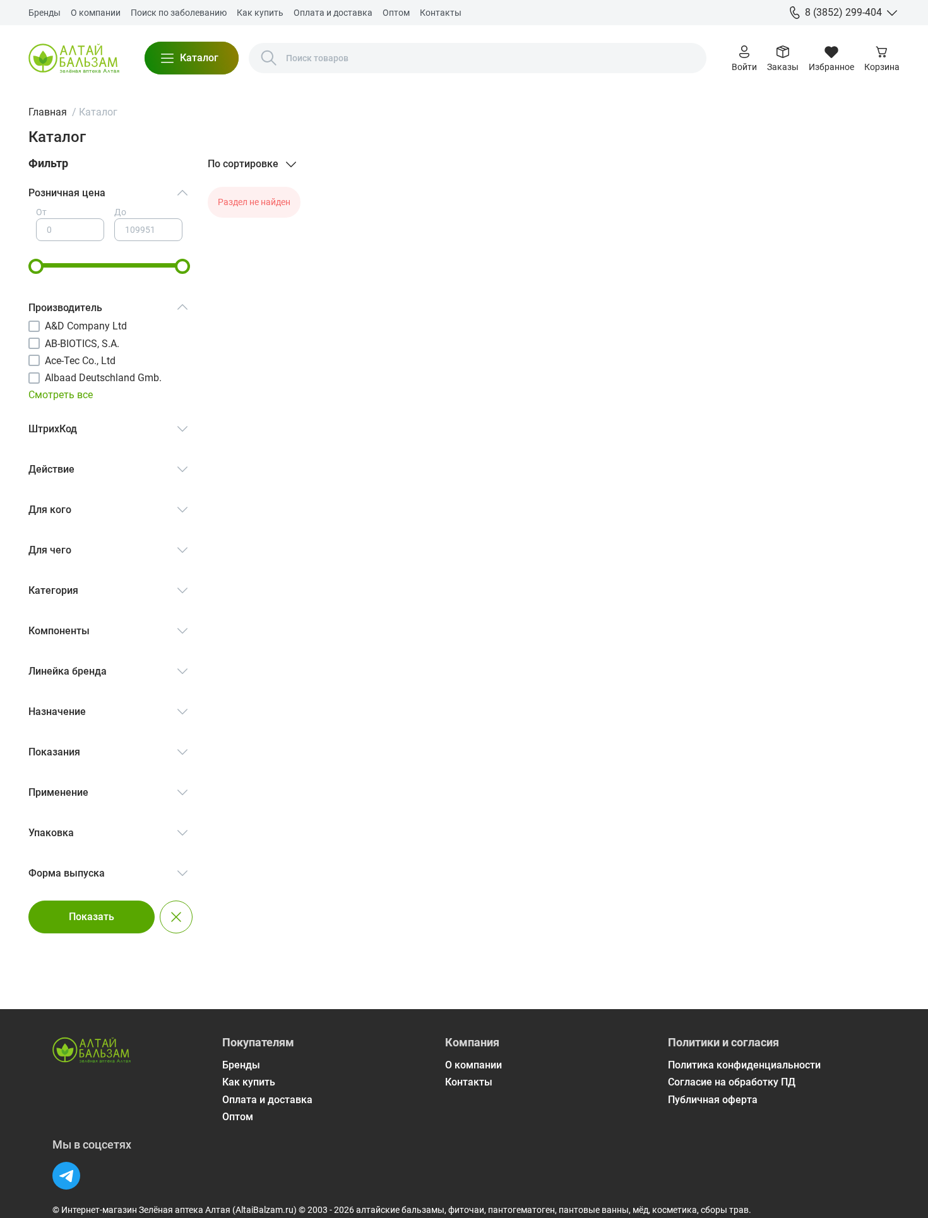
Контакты (440, 13)
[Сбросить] (176, 917)
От (41, 212)
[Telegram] (66, 1176)
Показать (91, 917)
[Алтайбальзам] (73, 58)
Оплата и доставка (333, 13)
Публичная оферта (713, 1100)
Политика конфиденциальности (744, 1065)
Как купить (260, 13)
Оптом (396, 13)
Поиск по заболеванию (179, 13)
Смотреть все (60, 395)
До (120, 212)
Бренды (44, 13)
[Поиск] (269, 58)
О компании (96, 13)
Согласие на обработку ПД (731, 1082)
